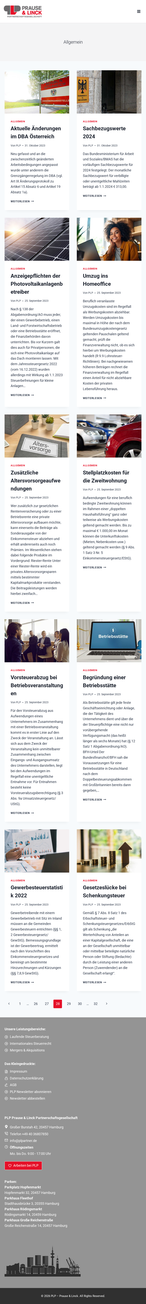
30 (80, 1004)
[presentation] (37, 92)
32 (96, 1004)
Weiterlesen (22, 201)
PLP (18, 145)
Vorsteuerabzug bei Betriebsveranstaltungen (37, 685)
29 (69, 1004)
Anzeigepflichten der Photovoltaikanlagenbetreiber (37, 284)
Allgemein (18, 121)
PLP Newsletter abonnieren (30, 1092)
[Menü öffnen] (138, 11)
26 (36, 1004)
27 (47, 1004)
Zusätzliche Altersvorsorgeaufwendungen (35, 481)
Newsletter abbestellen (27, 1098)
